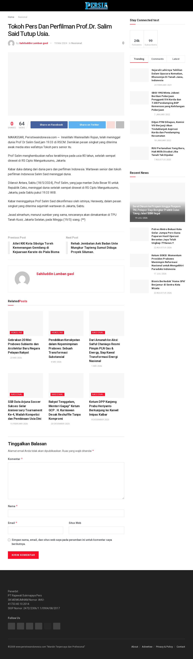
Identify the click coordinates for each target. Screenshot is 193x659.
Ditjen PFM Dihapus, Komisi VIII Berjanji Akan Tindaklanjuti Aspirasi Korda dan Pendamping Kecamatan (168, 129)
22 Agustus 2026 (162, 247)
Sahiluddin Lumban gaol (33, 43)
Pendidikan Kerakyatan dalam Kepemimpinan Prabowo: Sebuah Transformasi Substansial (64, 348)
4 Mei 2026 (55, 362)
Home (11, 17)
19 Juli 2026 (140, 218)
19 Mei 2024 (60, 43)
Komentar (15, 459)
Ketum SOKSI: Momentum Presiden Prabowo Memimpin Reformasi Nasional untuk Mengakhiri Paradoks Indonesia (168, 262)
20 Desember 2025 (60, 424)
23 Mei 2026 (16, 358)
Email (12, 523)
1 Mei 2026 (96, 366)
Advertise (147, 646)
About (134, 646)
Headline (16, 332)
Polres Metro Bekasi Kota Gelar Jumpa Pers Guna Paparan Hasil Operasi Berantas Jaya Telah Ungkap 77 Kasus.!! (167, 236)
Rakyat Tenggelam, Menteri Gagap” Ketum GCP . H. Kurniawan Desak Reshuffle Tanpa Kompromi (65, 410)
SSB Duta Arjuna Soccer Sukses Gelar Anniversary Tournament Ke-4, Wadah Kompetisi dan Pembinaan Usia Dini (25, 410)
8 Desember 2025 (100, 419)
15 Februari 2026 (19, 424)
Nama (13, 506)
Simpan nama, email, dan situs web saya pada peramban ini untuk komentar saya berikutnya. (62, 541)
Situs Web (75, 522)
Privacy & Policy (164, 646)
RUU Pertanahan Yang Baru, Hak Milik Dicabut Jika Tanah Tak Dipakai (168, 151)
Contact (181, 646)
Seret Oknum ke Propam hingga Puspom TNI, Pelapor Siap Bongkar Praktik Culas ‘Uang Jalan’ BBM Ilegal (157, 210)
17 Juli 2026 (159, 274)
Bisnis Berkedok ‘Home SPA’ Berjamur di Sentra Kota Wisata (168, 284)
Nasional (22, 17)
